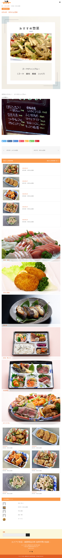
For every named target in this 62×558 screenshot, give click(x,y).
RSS (32, 551)
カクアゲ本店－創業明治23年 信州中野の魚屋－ (31, 542)
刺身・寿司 (20, 514)
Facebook (30, 551)
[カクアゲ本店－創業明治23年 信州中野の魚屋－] (11, 2)
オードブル (20, 518)
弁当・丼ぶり (21, 503)
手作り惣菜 (20, 511)
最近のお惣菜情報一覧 (52, 160)
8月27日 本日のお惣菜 (23, 507)
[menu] (59, 2)
